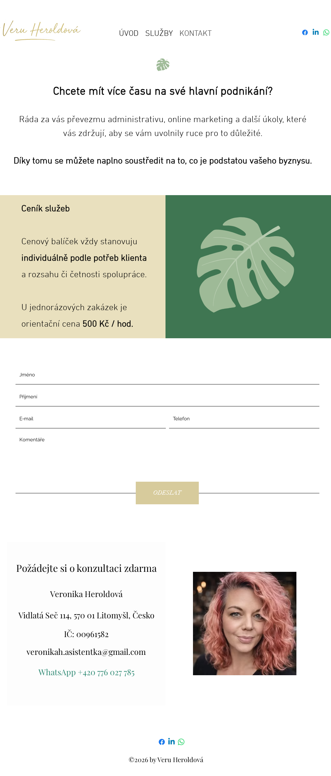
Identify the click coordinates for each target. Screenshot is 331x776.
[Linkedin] (171, 742)
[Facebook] (162, 742)
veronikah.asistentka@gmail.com (86, 651)
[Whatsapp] (326, 32)
